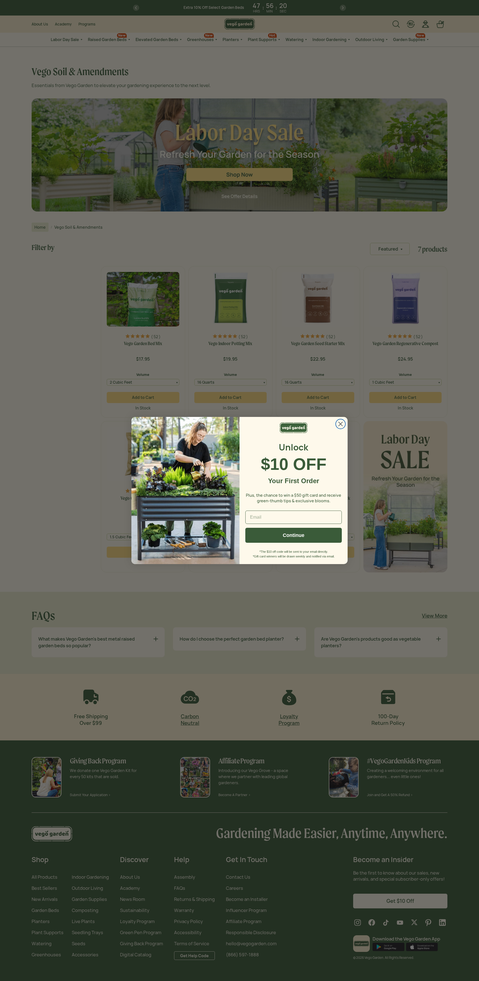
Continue (293, 535)
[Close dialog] (340, 424)
